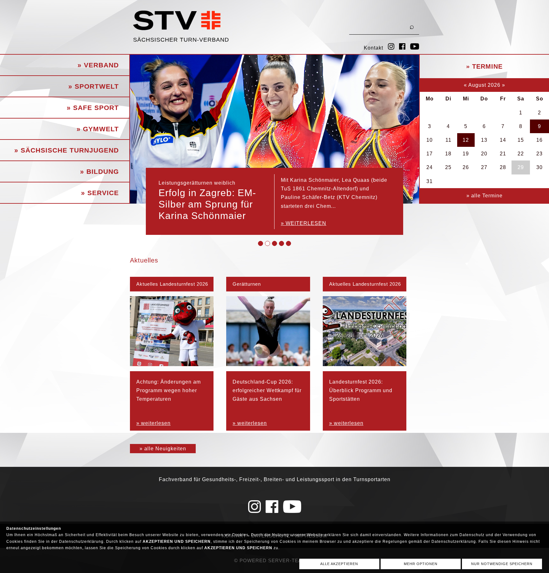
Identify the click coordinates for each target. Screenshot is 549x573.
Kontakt (373, 48)
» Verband (98, 65)
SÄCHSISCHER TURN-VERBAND (181, 40)
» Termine (484, 66)
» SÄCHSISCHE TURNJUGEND (66, 150)
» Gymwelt (98, 129)
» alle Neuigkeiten (162, 448)
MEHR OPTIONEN (420, 564)
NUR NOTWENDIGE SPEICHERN (501, 564)
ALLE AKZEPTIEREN (339, 564)
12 (466, 140)
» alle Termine (484, 195)
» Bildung (99, 171)
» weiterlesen (303, 223)
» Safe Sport (93, 107)
